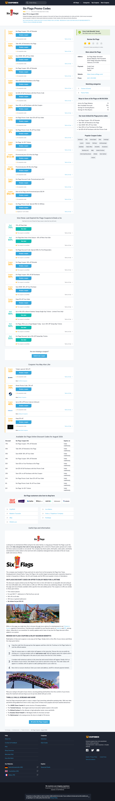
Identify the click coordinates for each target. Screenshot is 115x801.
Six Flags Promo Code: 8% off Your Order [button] (28, 130)
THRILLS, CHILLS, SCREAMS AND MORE (32, 22)
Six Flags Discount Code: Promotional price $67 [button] (30, 179)
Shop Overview (9, 750)
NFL (65, 628)
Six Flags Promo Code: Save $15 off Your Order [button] (30, 117)
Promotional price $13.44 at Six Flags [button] (27, 154)
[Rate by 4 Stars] (97, 43)
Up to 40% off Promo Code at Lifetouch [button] (27, 402)
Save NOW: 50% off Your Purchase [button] (26, 287)
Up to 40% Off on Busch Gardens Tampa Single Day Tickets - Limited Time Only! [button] (39, 311)
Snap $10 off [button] (19, 418)
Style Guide (44, 743)
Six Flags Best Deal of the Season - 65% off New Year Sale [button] (33, 237)
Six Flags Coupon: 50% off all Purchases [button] (28, 274)
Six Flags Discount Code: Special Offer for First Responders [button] (33, 250)
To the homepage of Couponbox (14, 3)
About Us (8, 739)
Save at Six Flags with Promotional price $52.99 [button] (30, 191)
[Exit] (89, 797)
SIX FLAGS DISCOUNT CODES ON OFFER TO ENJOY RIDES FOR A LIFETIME (41, 20)
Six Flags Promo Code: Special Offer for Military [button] (30, 204)
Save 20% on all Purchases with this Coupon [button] (29, 105)
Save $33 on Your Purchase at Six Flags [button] (27, 80)
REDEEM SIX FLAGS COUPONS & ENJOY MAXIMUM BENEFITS (75, 20)
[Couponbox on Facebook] (87, 751)
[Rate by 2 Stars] (89, 43)
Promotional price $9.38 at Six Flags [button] (26, 167)
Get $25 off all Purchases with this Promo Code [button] (30, 93)
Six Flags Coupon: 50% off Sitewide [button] (26, 68)
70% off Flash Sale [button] (21, 225)
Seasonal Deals (45, 767)
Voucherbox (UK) (14, 771)
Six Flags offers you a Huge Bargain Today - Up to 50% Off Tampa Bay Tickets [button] (39, 324)
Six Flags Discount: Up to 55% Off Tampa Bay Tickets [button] (32, 336)
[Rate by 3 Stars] (93, 43)
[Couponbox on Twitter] (92, 751)
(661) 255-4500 (91, 78)
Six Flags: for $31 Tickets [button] (23, 142)
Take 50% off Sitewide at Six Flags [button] (26, 43)
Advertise (44, 739)
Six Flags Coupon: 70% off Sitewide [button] (26, 31)
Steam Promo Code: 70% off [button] (24, 385)
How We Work (9, 758)
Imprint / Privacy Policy (91, 757)
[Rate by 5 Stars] (101, 43)
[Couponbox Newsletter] (98, 751)
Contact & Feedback (11, 743)
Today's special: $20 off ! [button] (23, 369)
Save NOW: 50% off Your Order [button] (25, 56)
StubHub (58, 628)
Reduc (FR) (12, 775)
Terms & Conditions (90, 759)
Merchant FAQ (9, 754)
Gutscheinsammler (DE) (16, 767)
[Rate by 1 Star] (85, 43)
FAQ (6, 746)
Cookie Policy (103, 757)
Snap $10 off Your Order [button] (23, 299)
